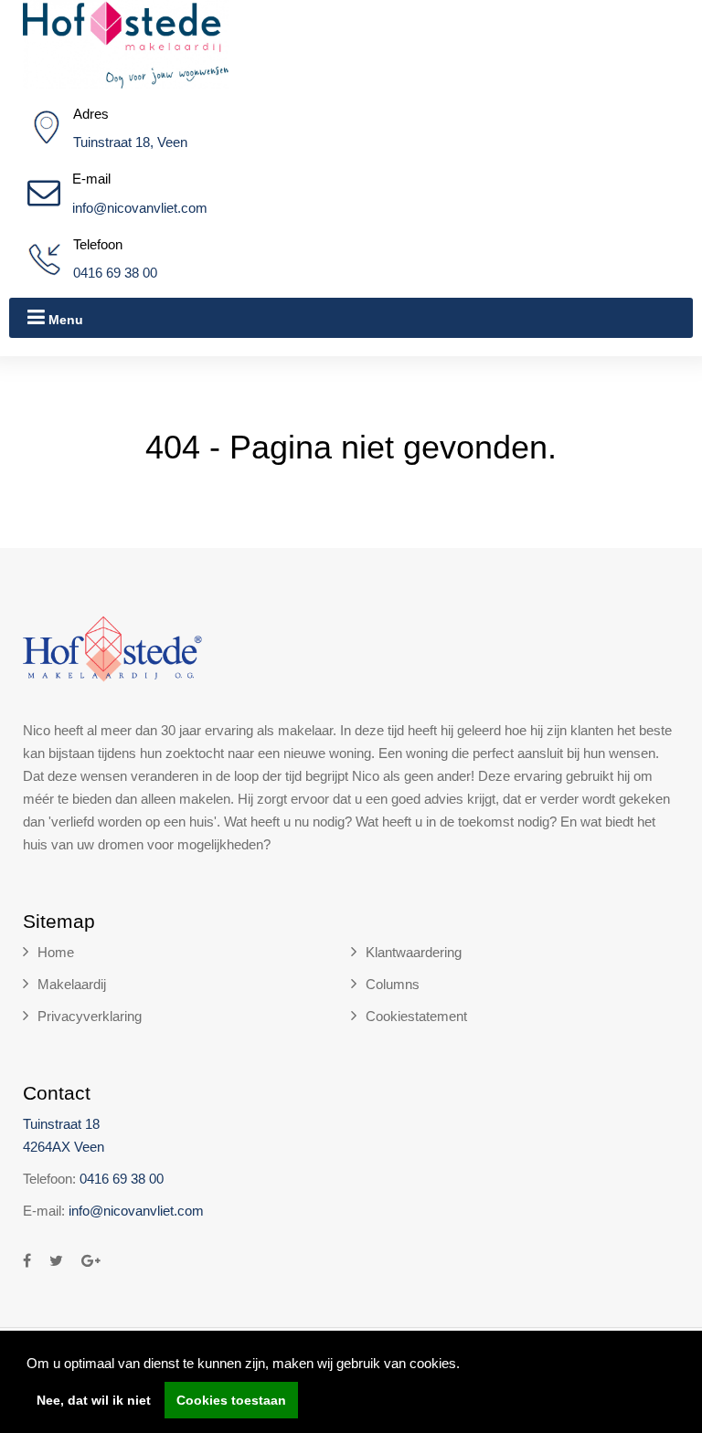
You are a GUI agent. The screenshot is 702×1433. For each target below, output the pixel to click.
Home (55, 952)
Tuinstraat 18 (61, 1124)
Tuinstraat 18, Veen (130, 142)
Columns (393, 984)
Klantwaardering (414, 952)
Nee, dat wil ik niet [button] (94, 1400)
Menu (64, 319)
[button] (466, 1365)
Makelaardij (71, 984)
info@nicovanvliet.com (139, 208)
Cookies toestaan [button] (231, 1400)
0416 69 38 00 (115, 272)
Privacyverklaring (89, 1016)
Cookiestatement (416, 1016)
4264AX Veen (63, 1146)
